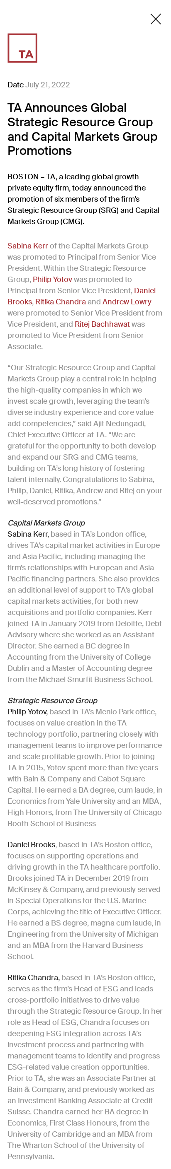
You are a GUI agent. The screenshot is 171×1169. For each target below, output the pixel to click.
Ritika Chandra (60, 302)
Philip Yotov (53, 279)
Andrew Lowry (127, 302)
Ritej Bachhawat (103, 324)
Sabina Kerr (27, 246)
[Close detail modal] (155, 19)
